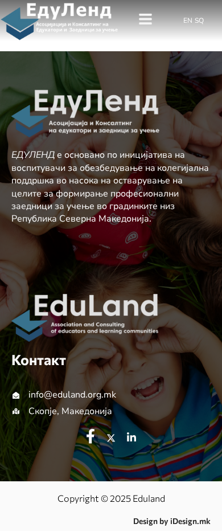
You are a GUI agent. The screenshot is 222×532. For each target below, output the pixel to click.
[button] (145, 19)
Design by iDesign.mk (172, 521)
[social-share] (90, 436)
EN (187, 20)
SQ (199, 20)
